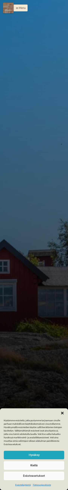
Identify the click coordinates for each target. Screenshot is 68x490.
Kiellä (34, 465)
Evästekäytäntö (23, 484)
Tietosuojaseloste (42, 484)
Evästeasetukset (34, 475)
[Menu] (8, 8)
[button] (62, 413)
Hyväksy (34, 455)
